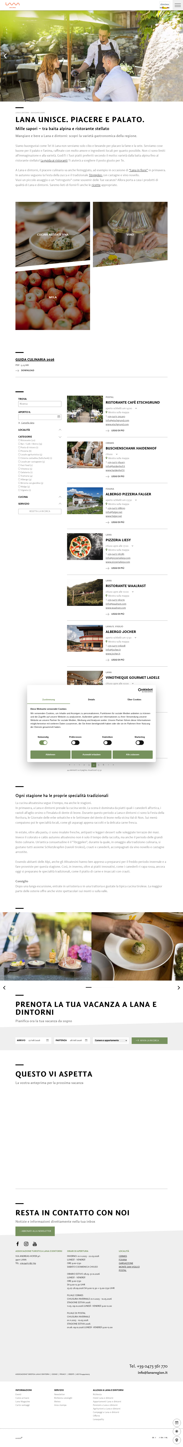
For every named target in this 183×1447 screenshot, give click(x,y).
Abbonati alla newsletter (36, 1231)
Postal (123, 1270)
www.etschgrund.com (117, 424)
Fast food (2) (27, 465)
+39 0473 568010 (116, 508)
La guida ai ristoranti (54, 160)
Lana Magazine (22, 1402)
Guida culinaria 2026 (34, 359)
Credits (71, 1374)
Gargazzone (126, 1263)
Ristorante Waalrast (126, 586)
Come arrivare (22, 1398)
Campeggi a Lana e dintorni (106, 1412)
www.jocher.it (113, 654)
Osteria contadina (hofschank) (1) (36, 458)
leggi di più (117, 431)
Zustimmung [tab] (48, 699)
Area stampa (60, 1405)
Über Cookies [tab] (134, 699)
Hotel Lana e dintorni (103, 1398)
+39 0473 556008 (116, 646)
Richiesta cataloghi (63, 1398)
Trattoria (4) (26, 476)
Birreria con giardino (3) (32, 483)
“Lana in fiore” (138, 170)
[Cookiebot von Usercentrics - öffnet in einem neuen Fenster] (140, 690)
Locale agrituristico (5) (31, 455)
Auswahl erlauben (91, 754)
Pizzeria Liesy (118, 540)
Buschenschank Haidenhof (131, 448)
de (153, 1438)
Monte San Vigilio (129, 1267)
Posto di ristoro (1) (29, 447)
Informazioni (23, 1390)
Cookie (54, 1374)
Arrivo (21, 1040)
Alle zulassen (132, 754)
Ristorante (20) (28, 440)
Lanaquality (98, 1419)
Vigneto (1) (26, 490)
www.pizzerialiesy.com (118, 562)
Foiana (123, 1260)
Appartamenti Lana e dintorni (107, 1402)
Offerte (96, 1416)
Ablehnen (50, 754)
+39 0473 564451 (116, 462)
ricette (96, 185)
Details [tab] (91, 699)
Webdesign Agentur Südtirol (18, 1437)
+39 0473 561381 (116, 554)
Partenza (61, 1040)
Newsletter (59, 1394)
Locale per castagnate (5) (33, 462)
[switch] (75, 742)
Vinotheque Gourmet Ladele (133, 677)
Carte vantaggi (22, 1405)
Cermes (123, 1256)
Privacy (63, 1374)
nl (166, 1438)
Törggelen (96, 175)
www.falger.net (114, 516)
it (157, 1438)
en (162, 1438)
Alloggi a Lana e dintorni (108, 1390)
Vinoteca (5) (26, 469)
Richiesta (97, 1394)
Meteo (57, 1402)
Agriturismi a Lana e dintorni (106, 1409)
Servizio (59, 1390)
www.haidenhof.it (115, 470)
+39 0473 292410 (116, 416)
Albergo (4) (26, 480)
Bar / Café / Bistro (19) (31, 444)
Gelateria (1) (26, 472)
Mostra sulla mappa (118, 412)
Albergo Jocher (121, 632)
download (27, 370)
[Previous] (5, 56)
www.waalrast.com (116, 608)
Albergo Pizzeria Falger (128, 494)
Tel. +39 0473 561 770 (148, 1366)
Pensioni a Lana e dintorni (105, 1405)
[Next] (177, 56)
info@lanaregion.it (153, 1373)
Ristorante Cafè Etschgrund (133, 402)
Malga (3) (25, 487)
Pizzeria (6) (26, 451)
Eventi (18, 1394)
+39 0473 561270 (116, 600)
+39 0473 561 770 (28, 1263)
